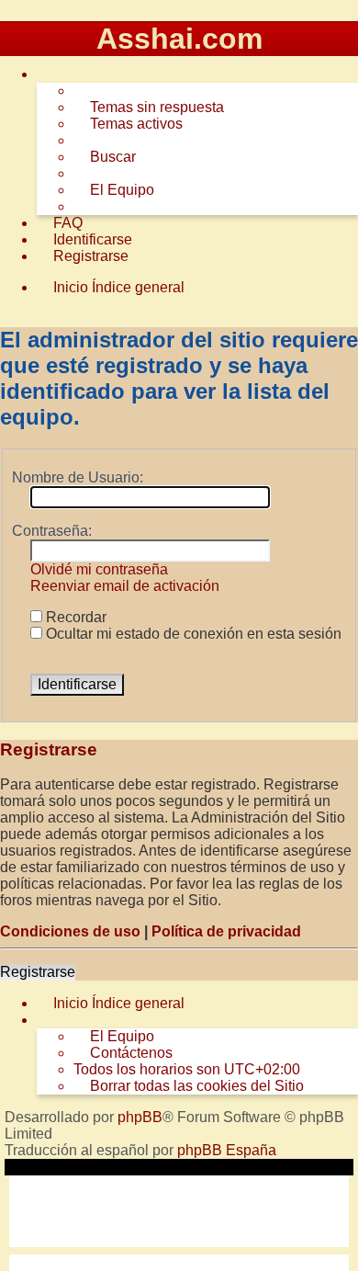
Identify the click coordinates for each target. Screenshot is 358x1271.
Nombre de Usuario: (77, 477)
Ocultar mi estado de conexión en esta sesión (191, 633)
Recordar (74, 617)
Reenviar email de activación (124, 586)
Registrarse (37, 972)
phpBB (139, 1117)
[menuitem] (148, 107)
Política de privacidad (226, 931)
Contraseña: (52, 531)
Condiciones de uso (70, 931)
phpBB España (226, 1150)
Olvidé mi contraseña (99, 569)
